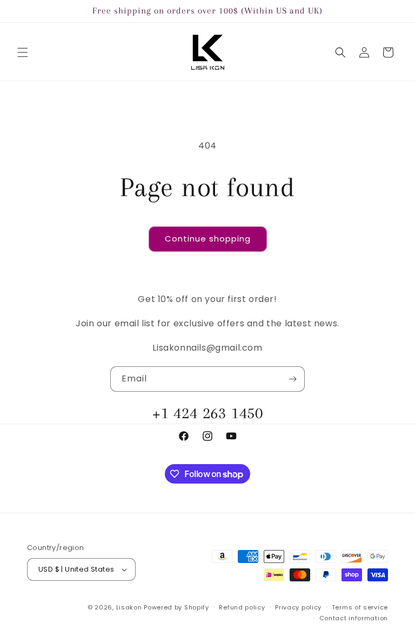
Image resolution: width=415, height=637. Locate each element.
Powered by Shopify (176, 607)
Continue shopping (208, 238)
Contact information (353, 618)
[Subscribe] (292, 379)
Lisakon (129, 607)
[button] (23, 52)
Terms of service (360, 607)
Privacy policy (298, 607)
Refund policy (242, 607)
